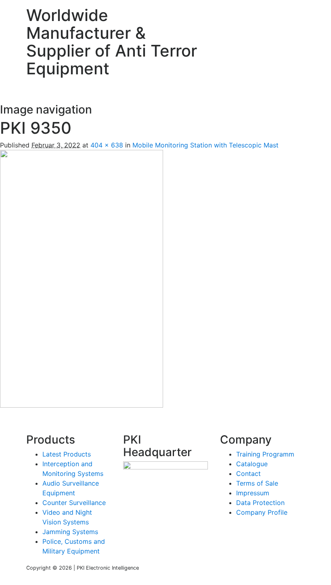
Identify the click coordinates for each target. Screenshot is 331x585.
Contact (248, 473)
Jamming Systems (70, 532)
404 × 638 (106, 145)
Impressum (252, 493)
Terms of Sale (257, 483)
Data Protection (260, 503)
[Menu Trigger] (306, 14)
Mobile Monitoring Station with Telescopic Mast (205, 145)
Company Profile (261, 512)
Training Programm (265, 454)
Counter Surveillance (74, 503)
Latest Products (66, 454)
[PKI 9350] (81, 278)
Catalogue (252, 464)
